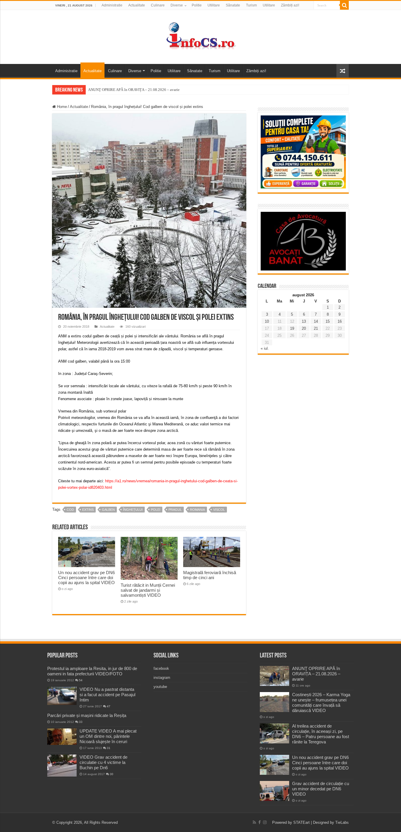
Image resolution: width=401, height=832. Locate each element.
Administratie (112, 5)
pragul (175, 509)
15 (328, 321)
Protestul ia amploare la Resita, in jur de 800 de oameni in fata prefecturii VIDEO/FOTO (92, 671)
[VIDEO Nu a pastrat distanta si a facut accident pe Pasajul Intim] (62, 696)
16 (340, 321)
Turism (251, 5)
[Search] (344, 5)
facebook (161, 668)
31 (108, 748)
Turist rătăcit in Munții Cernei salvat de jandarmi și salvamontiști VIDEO (148, 590)
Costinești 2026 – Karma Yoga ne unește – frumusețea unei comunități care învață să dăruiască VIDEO (321, 702)
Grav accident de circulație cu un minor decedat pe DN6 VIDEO (320, 789)
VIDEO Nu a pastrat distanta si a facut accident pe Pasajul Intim (107, 694)
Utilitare (214, 5)
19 (292, 328)
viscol (219, 509)
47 (108, 706)
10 (267, 321)
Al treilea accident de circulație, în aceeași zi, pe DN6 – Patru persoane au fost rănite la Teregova (320, 733)
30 (111, 774)
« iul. (265, 348)
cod (70, 509)
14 (316, 321)
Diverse (177, 5)
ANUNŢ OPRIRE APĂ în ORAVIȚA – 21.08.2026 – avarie (134, 89)
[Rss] (254, 822)
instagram (162, 677)
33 (80, 721)
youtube (160, 686)
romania (197, 509)
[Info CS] (200, 36)
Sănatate (233, 5)
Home (61, 106)
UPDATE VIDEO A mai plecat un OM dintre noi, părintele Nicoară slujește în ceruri (108, 736)
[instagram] (264, 822)
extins (88, 509)
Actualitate (136, 5)
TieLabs (342, 822)
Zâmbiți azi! (290, 5)
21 (316, 328)
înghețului (133, 509)
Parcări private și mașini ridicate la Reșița (86, 715)
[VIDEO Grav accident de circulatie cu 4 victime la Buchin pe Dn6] (62, 766)
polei (155, 509)
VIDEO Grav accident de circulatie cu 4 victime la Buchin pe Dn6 (103, 762)
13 (304, 321)
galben (108, 509)
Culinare (158, 5)
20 (304, 328)
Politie (197, 5)
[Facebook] (259, 822)
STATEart (301, 822)
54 (80, 680)
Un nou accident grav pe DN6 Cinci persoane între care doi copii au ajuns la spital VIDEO (86, 577)
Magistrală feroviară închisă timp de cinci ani (209, 575)
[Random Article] (342, 71)
